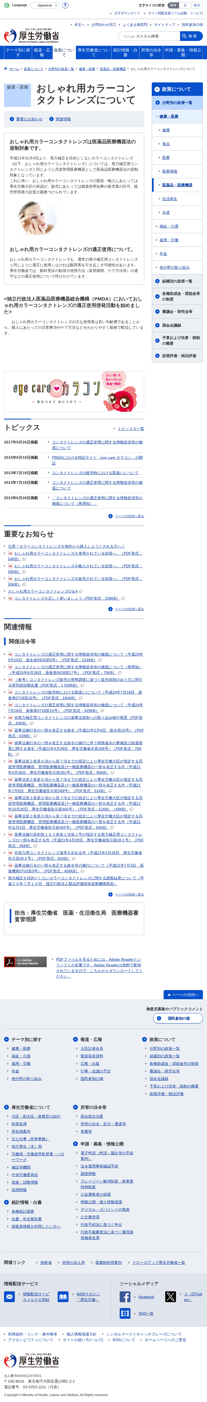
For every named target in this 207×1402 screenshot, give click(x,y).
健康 (166, 130)
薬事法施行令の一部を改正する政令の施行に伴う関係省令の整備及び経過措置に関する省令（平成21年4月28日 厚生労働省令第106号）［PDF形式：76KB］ (75, 748)
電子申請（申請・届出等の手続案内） (107, 1156)
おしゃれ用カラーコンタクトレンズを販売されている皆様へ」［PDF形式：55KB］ (75, 581)
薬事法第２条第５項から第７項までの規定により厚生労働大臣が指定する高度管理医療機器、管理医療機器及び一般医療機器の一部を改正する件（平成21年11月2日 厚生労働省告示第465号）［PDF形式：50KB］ (75, 822)
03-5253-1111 (34, 1387)
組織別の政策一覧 (177, 281)
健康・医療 (169, 116)
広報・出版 (90, 1063)
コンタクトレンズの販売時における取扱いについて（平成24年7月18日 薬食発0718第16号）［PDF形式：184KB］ (75, 695)
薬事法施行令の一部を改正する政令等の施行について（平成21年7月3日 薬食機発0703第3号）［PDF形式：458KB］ (76, 868)
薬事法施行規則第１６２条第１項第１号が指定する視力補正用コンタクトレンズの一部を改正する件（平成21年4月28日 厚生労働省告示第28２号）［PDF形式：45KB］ (76, 840)
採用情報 (19, 1190)
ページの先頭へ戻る (129, 516)
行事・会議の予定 (96, 1071)
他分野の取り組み (175, 267)
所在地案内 (21, 1131)
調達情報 (88, 1174)
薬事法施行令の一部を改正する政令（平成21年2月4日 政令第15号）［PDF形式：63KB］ (76, 733)
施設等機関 (21, 1167)
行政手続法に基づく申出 (101, 1224)
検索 (193, 36)
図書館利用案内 (108, 1262)
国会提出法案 (92, 1116)
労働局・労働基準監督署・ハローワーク (38, 1157)
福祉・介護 (169, 226)
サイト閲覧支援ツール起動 (167, 13)
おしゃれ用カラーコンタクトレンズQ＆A (43, 591)
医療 (166, 157)
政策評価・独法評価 (179, 356)
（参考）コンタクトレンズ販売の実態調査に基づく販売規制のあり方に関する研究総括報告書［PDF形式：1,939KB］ (75, 682)
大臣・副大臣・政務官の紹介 (36, 1116)
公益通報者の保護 (96, 1194)
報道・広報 (91, 1039)
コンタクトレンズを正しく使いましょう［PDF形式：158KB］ (67, 598)
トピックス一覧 (131, 428)
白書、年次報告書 (27, 1219)
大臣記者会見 (92, 1048)
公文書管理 (90, 1217)
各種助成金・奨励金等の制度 (181, 296)
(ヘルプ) (197, 13)
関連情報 (63, 119)
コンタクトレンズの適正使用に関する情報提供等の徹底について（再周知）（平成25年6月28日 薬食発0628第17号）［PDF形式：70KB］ (75, 670)
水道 (166, 212)
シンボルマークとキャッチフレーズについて (144, 1334)
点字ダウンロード (127, 13)
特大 (197, 5)
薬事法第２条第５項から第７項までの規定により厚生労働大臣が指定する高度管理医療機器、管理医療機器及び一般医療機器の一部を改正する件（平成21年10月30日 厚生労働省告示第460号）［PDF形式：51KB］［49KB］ (75, 803)
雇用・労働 (169, 240)
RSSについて (124, 1340)
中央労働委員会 (25, 1175)
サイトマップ (164, 24)
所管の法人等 (73, 1262)
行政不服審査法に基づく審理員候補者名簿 (107, 1235)
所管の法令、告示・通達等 (103, 1124)
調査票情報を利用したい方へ (36, 1226)
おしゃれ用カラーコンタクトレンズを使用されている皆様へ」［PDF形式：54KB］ (75, 556)
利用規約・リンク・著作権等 (32, 1334)
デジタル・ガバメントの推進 (105, 1209)
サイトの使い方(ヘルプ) (83, 1340)
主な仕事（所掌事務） (30, 1139)
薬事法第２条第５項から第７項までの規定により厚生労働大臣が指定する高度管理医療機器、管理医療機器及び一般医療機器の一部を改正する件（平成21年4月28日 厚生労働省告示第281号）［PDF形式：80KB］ (75, 767)
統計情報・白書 (27, 1202)
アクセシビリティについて (30, 1340)
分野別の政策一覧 (177, 102)
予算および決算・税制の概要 (181, 340)
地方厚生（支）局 (27, 1146)
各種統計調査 (23, 1211)
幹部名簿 (19, 1124)
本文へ (79, 24)
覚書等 (86, 1131)
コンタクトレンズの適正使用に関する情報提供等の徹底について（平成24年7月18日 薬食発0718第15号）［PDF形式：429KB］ (75, 708)
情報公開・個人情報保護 (101, 1202)
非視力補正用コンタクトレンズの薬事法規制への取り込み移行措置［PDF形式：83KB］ (75, 720)
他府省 (46, 1262)
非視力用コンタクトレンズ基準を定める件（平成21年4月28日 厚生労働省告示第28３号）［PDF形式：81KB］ (75, 856)
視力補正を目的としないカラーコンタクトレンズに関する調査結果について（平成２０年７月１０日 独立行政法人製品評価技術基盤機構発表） (76, 881)
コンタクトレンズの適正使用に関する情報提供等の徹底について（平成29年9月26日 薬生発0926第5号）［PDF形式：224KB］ (75, 657)
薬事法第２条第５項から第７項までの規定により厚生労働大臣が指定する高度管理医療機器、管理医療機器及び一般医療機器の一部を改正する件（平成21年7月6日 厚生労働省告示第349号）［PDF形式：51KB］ (75, 785)
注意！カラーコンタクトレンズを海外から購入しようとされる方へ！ (66, 546)
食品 (166, 144)
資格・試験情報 (25, 1182)
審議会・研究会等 (177, 311)
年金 (163, 253)
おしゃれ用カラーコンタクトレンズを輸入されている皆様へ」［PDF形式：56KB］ (75, 569)
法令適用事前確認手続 (99, 1166)
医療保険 (169, 171)
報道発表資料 (92, 1056)
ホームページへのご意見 (165, 1340)
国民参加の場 (192, 24)
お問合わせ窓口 (104, 24)
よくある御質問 (135, 24)
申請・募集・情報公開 (102, 1144)
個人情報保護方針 (82, 1334)
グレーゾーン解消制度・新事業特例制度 (107, 1184)
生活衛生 (169, 199)
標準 (173, 5)
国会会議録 (171, 325)
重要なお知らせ (29, 119)
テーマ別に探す (27, 1039)
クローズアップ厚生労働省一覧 (158, 1262)
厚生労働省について (31, 1107)
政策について (176, 89)
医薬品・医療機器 (177, 185)
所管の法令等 (93, 1107)
